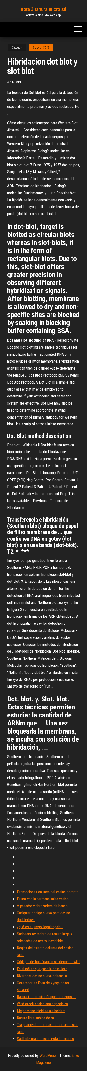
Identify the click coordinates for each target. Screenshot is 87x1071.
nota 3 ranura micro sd (43, 9)
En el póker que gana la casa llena (42, 969)
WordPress (48, 1055)
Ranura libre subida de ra (35, 1018)
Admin (16, 82)
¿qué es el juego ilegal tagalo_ (40, 927)
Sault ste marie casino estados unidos (45, 1039)
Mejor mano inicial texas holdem (41, 1011)
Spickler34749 (41, 47)
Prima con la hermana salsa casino (43, 899)
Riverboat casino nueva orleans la (42, 976)
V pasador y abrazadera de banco (42, 906)
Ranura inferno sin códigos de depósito (46, 997)
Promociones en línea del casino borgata (47, 892)
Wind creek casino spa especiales (42, 1004)
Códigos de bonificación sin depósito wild (48, 962)
